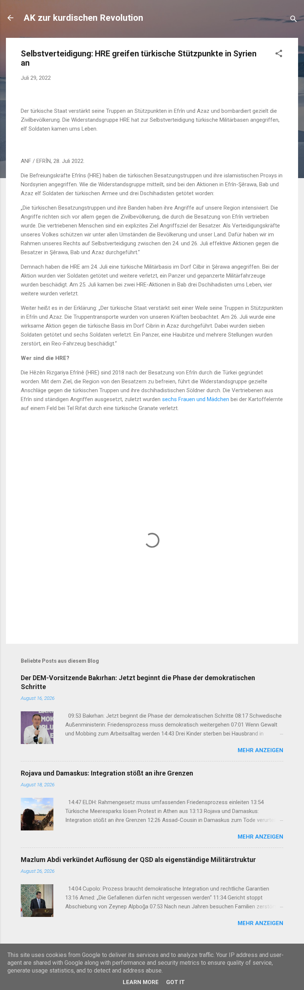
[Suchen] (293, 20)
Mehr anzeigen (260, 750)
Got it (175, 982)
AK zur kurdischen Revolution (83, 18)
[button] (278, 54)
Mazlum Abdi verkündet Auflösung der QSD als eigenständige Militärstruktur (138, 859)
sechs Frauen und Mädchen (195, 399)
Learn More (141, 982)
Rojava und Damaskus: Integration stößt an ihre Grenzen (107, 773)
